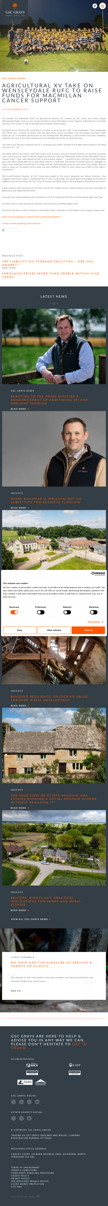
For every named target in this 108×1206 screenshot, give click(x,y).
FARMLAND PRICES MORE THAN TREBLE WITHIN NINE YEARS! (51, 275)
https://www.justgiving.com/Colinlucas (23, 223)
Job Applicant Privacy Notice (30, 1181)
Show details (94, 622)
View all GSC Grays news (29, 919)
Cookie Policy (20, 1175)
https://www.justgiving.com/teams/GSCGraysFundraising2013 (31, 216)
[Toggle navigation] (102, 6)
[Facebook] (13, 1101)
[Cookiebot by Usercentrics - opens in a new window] (93, 574)
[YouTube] (37, 1101)
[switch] (41, 612)
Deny (19, 630)
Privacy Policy (20, 1178)
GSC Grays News (14, 78)
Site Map (16, 1186)
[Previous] (50, 303)
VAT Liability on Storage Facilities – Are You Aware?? (48, 263)
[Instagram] (29, 1101)
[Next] (57, 303)
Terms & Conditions (24, 1170)
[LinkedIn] (21, 1101)
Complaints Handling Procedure (32, 1173)
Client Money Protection (27, 1184)
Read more (18, 409)
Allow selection (54, 630)
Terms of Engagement (25, 1167)
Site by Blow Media (24, 1196)
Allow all (88, 630)
